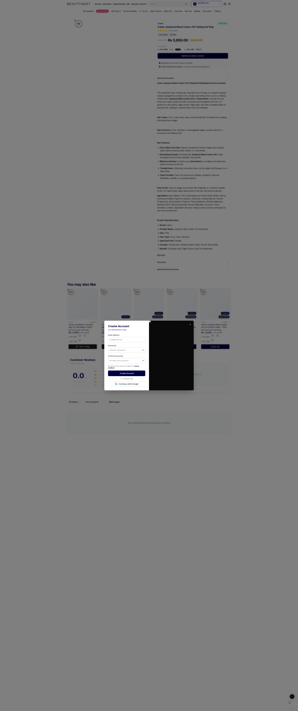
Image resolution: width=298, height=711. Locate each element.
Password (112, 346)
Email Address (113, 335)
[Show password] (143, 350)
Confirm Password (115, 356)
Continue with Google (128, 384)
